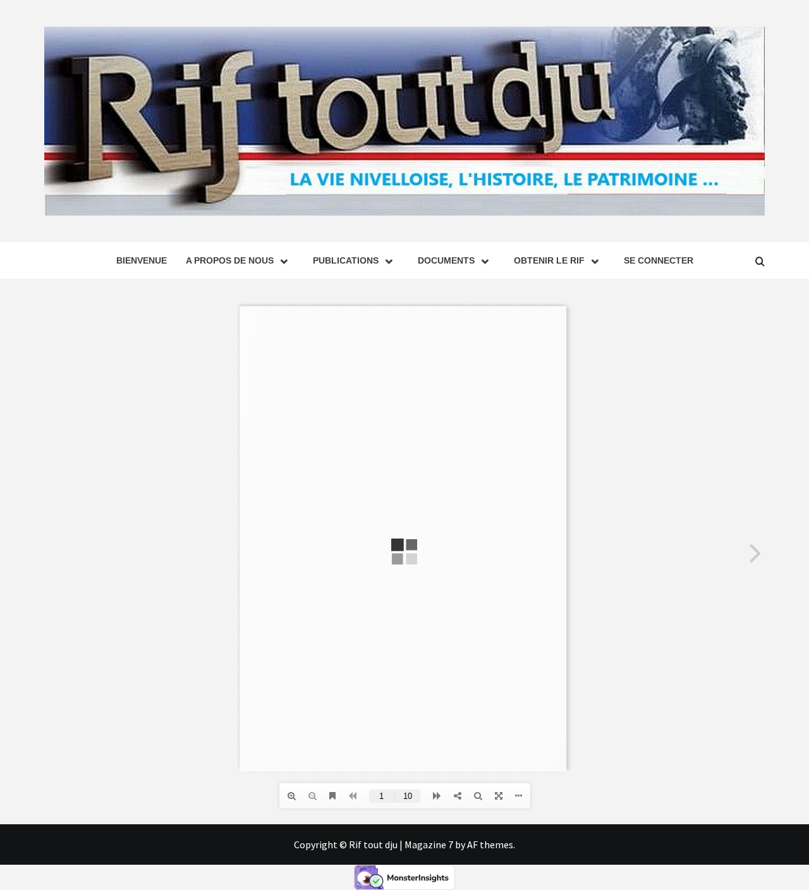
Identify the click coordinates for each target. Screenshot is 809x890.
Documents (446, 260)
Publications (346, 260)
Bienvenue (141, 260)
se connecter (658, 260)
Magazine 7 (428, 844)
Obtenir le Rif (549, 260)
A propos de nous (230, 260)
